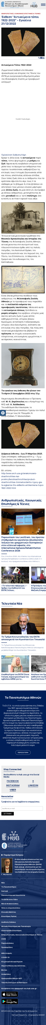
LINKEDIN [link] (33, 785)
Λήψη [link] (23, 154)
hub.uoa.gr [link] (32, 988)
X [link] (33, 780)
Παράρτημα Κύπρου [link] (13, 855)
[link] (3, 413)
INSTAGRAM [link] (13, 785)
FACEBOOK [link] (13, 780)
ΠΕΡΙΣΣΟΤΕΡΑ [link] (23, 752)
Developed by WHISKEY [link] (37, 1015)
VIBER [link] (13, 789)
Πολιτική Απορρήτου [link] (19, 1015)
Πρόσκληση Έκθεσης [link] (11, 154)
